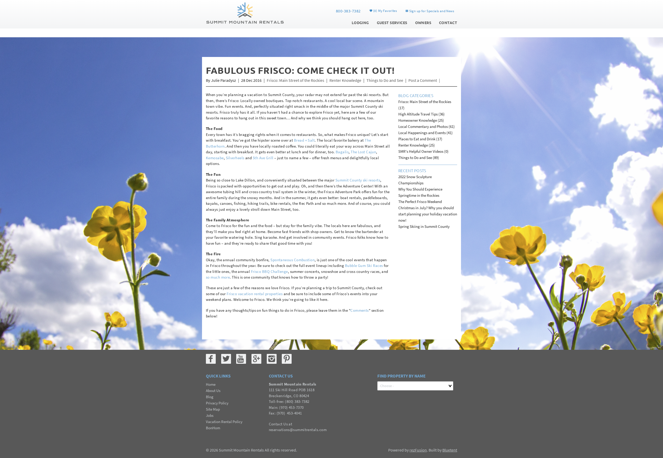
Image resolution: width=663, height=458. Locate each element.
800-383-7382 (348, 10)
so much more (218, 277)
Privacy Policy (217, 403)
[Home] (245, 12)
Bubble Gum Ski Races (364, 265)
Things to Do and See (384, 80)
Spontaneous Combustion (292, 259)
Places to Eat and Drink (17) (420, 138)
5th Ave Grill (263, 157)
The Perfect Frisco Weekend (420, 201)
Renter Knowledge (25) (416, 145)
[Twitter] (226, 359)
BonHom (213, 427)
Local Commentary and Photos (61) (426, 126)
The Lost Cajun (363, 151)
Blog (209, 396)
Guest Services (392, 22)
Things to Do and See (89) (418, 157)
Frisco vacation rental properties (255, 293)
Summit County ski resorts (357, 180)
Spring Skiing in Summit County (424, 226)
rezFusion (418, 450)
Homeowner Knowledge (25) (421, 120)
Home (210, 384)
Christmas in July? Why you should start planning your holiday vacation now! (427, 214)
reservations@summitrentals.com (298, 429)
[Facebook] (211, 359)
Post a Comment (422, 80)
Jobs (209, 415)
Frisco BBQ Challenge (269, 271)
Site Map (213, 409)
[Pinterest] (287, 359)
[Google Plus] (256, 359)
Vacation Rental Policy (224, 421)
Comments (359, 310)
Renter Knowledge (345, 80)
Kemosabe (215, 157)
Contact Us (278, 423)
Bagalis (342, 151)
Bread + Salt (304, 140)
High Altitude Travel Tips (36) (421, 114)
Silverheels (235, 157)
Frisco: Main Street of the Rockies (295, 80)
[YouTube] (241, 359)
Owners (423, 22)
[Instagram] (272, 359)
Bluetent (449, 450)
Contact (448, 22)
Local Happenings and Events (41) (425, 132)
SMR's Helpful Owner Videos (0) (423, 151)
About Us (213, 390)
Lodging (360, 22)
